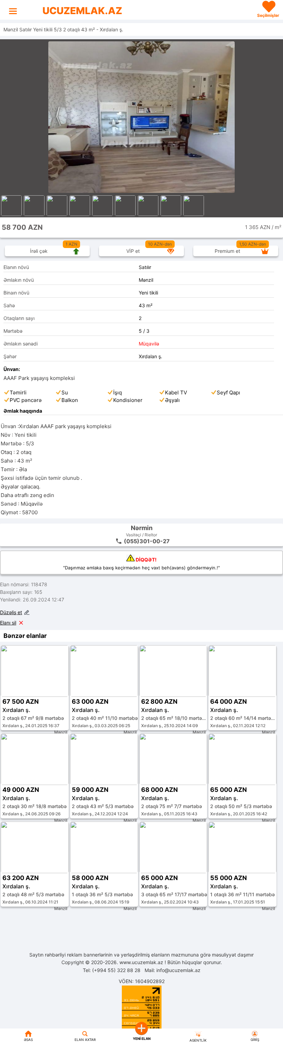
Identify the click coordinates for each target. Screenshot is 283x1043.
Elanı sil (8, 623)
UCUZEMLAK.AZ (82, 11)
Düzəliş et (11, 612)
